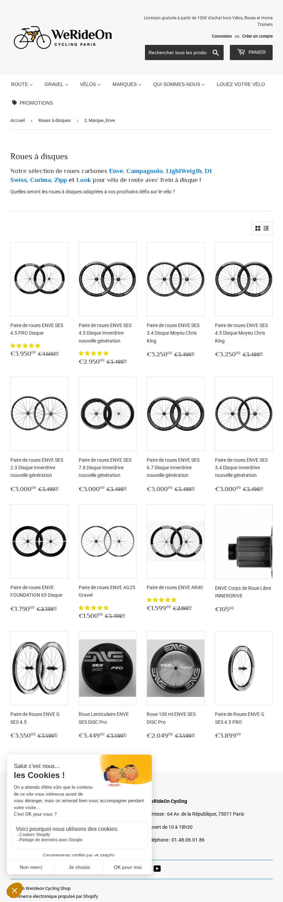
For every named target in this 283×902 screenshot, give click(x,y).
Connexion (222, 36)
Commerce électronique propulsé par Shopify (54, 896)
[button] (25, 345)
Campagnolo (144, 170)
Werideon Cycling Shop (48, 888)
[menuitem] (22, 84)
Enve (116, 170)
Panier (256, 52)
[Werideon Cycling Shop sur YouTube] (157, 869)
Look (83, 179)
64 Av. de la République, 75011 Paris (205, 814)
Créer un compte (257, 36)
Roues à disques (54, 120)
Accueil (17, 120)
